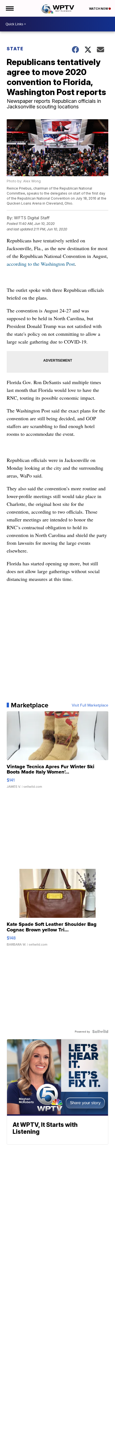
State (15, 48)
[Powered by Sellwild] (100, 1031)
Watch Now (99, 8)
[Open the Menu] (9, 8)
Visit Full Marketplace (90, 705)
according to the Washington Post (41, 263)
